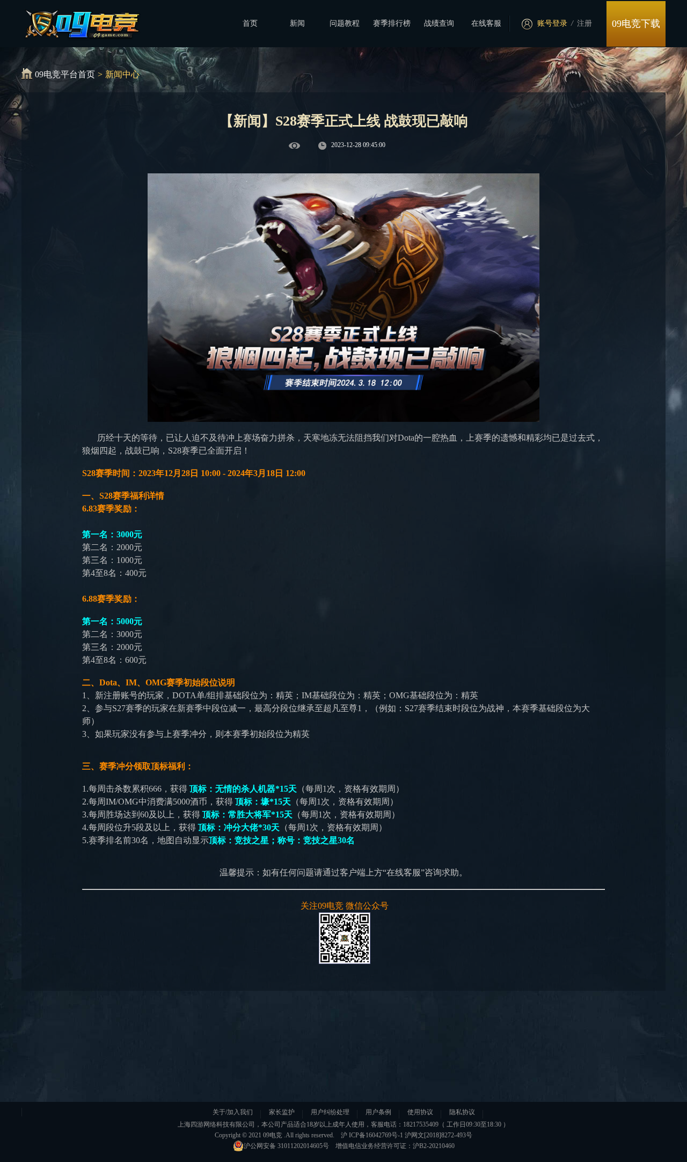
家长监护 (282, 1112)
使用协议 (420, 1112)
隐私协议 (462, 1112)
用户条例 (378, 1112)
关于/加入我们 (233, 1112)
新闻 (297, 23)
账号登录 (552, 23)
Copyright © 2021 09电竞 (248, 1135)
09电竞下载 (636, 23)
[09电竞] (75, 22)
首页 (250, 23)
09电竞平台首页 (65, 74)
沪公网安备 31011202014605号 (286, 1146)
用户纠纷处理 (330, 1112)
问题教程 (345, 23)
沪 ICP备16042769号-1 (372, 1135)
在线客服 (486, 23)
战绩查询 (439, 23)
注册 (584, 23)
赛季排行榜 (392, 23)
